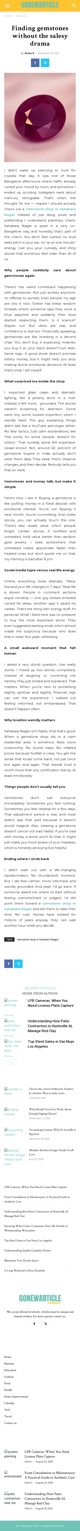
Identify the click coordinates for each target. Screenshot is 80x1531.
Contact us (10, 1423)
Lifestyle (9, 1403)
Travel (8, 1416)
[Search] (74, 5)
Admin (28, 1461)
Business (21, 16)
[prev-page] (7, 1062)
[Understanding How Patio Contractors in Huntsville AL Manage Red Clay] (15, 1026)
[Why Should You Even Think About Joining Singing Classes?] (15, 1114)
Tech (7, 1410)
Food (7, 1383)
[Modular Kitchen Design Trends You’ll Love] (15, 1157)
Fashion (9, 1377)
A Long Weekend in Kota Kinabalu (24, 1270)
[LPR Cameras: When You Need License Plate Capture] (15, 1005)
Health (8, 1390)
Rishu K (29, 53)
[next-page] (13, 1062)
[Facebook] (35, 63)
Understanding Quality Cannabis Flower (27, 1250)
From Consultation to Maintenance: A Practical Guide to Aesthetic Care (50, 1475)
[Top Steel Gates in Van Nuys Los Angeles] (15, 1046)
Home (8, 16)
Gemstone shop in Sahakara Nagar (38, 939)
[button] (7, 5)
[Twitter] (45, 63)
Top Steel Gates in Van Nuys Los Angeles (28, 1240)
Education (10, 1370)
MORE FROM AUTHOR (40, 993)
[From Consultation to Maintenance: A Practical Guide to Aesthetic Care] (12, 1479)
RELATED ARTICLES (40, 988)
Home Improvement (16, 1397)
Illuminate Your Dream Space (21, 1260)
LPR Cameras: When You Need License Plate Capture (35, 1187)
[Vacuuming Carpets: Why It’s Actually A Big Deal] (15, 1135)
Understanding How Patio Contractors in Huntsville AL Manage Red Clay (50, 1026)
